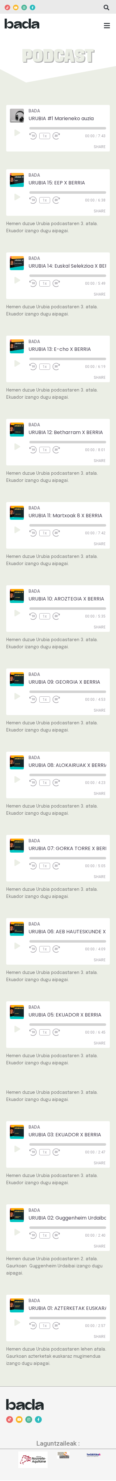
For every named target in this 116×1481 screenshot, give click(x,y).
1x (45, 136)
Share (99, 146)
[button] (106, 7)
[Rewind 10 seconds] (33, 136)
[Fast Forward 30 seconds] (60, 136)
